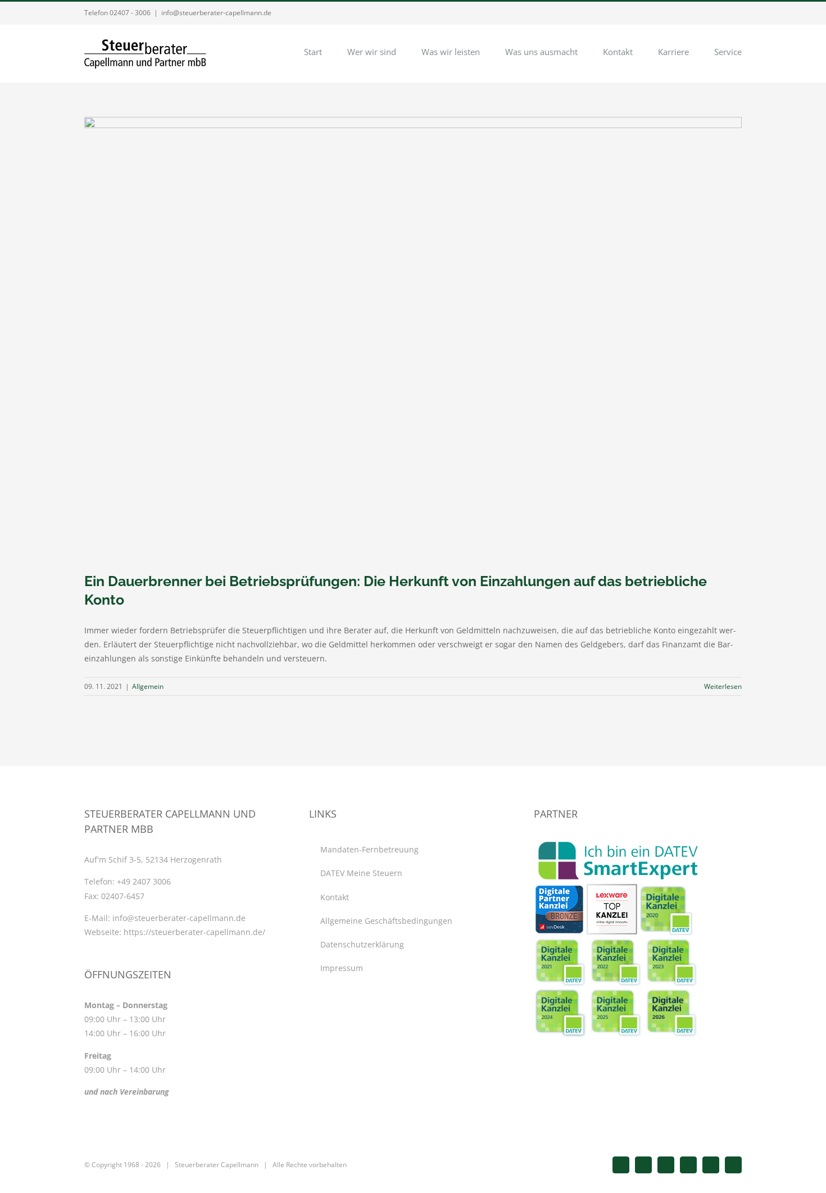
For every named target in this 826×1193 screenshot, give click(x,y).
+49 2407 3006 (144, 881)
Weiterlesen (723, 686)
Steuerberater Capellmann (216, 1164)
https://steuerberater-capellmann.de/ (194, 932)
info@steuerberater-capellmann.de (216, 12)
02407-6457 (122, 896)
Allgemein (148, 686)
